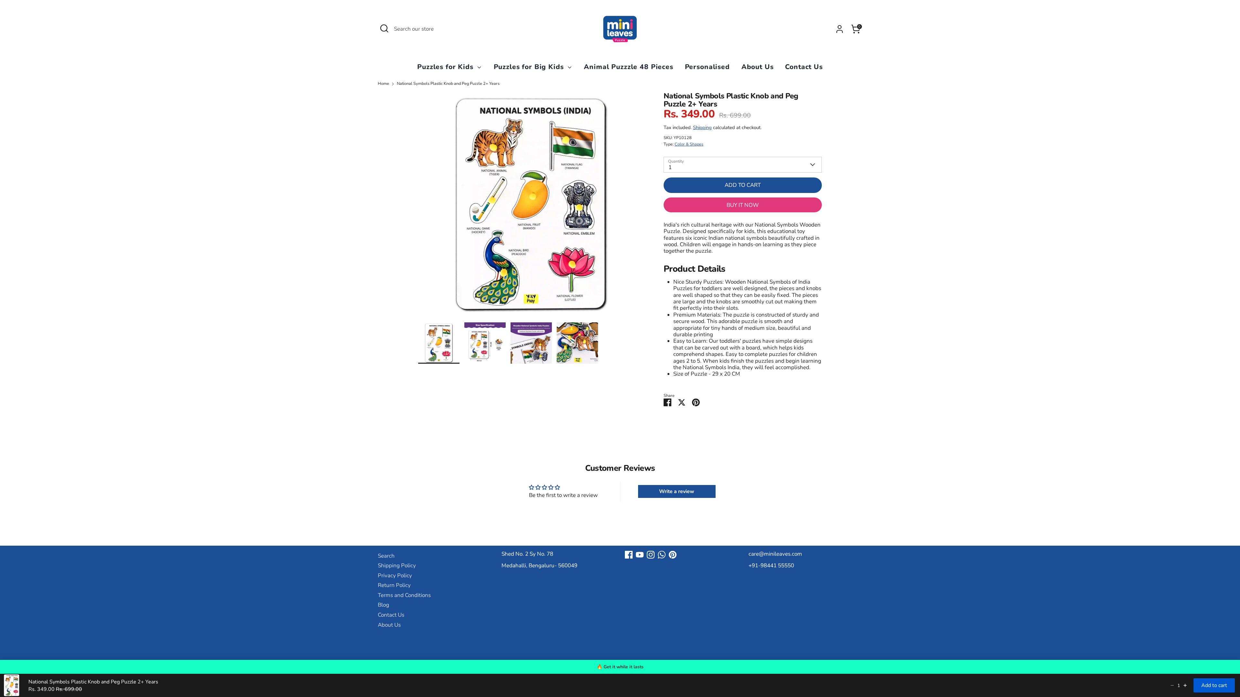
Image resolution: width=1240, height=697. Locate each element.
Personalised (707, 66)
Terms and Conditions (404, 595)
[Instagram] (651, 555)
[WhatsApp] (662, 555)
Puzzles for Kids (446, 66)
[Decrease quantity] (1172, 685)
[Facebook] (629, 555)
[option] (531, 207)
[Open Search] (384, 28)
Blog (383, 605)
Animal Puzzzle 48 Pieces (628, 66)
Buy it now (743, 205)
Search (386, 556)
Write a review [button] (676, 491)
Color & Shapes (689, 144)
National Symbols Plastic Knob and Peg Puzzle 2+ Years (448, 83)
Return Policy (394, 585)
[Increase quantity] (1185, 685)
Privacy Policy (395, 575)
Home (383, 83)
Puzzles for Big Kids (530, 66)
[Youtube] (640, 555)
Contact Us (804, 66)
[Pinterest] (673, 555)
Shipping (702, 127)
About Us (757, 66)
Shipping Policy (397, 565)
